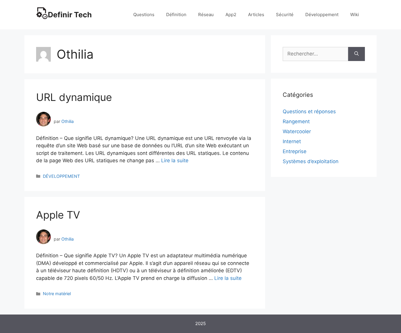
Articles (256, 14)
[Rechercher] (356, 54)
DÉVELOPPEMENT (61, 176)
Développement (321, 14)
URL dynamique (74, 97)
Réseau (206, 14)
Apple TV (58, 215)
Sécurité (285, 14)
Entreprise (294, 151)
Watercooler (297, 131)
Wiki (354, 14)
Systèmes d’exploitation (310, 161)
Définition (176, 14)
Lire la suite (174, 160)
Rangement (296, 121)
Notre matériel (57, 293)
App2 (230, 14)
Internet (292, 141)
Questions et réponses (309, 111)
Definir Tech (70, 14)
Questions (143, 14)
